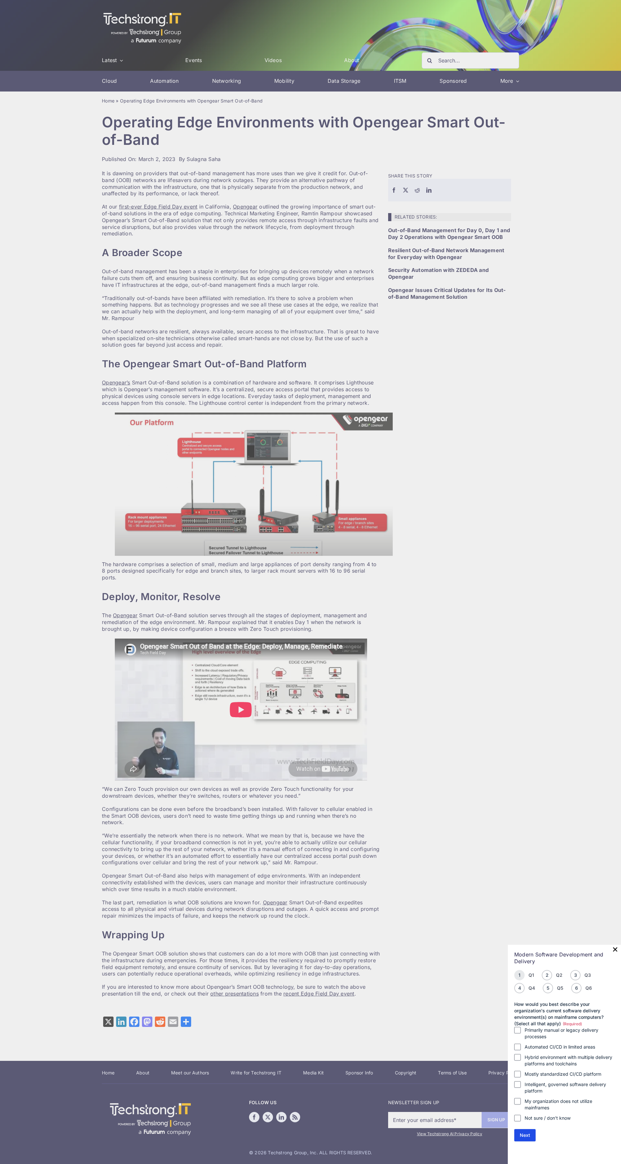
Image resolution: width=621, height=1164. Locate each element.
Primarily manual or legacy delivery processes (561, 1033)
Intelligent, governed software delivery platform (565, 1088)
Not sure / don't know (548, 1118)
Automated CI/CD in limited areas (560, 1047)
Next (525, 1135)
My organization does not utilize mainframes (558, 1104)
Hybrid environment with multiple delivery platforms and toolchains (568, 1060)
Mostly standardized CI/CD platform (563, 1074)
